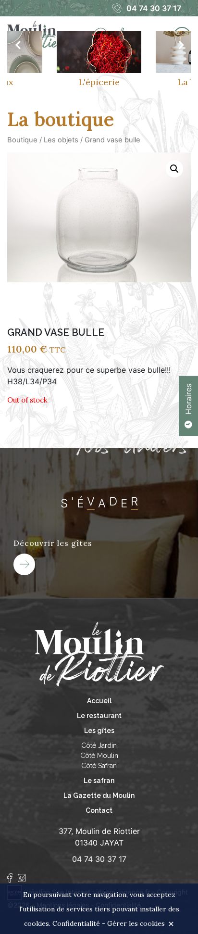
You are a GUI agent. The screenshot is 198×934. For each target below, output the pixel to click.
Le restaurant (99, 715)
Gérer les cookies (136, 923)
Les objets (61, 140)
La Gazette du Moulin (99, 795)
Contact (99, 810)
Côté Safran (99, 766)
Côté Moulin (99, 755)
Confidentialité (76, 923)
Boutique (22, 140)
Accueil (99, 701)
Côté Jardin (99, 745)
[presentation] (17, 45)
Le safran (99, 780)
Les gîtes (99, 730)
